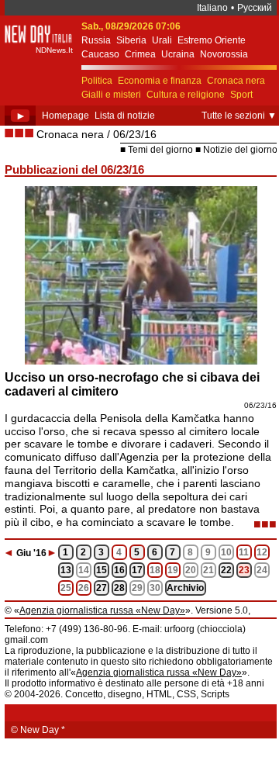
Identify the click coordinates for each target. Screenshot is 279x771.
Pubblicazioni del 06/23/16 (74, 169)
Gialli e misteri (111, 94)
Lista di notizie (125, 115)
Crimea (140, 54)
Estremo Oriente (211, 40)
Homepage (65, 115)
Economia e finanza (160, 80)
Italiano (212, 7)
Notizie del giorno (240, 149)
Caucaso (100, 54)
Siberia (131, 40)
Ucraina (178, 54)
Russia (96, 40)
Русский (254, 7)
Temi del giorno (160, 149)
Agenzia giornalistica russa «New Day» (102, 610)
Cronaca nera (236, 80)
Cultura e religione (185, 94)
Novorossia (224, 54)
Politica (96, 80)
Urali (162, 40)
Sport (241, 94)
